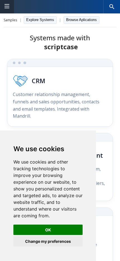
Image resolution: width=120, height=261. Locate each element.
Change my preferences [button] (48, 241)
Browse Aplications (81, 20)
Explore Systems (40, 20)
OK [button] (48, 229)
